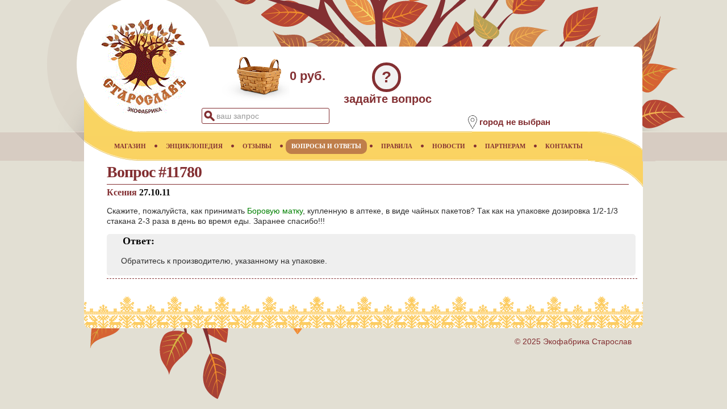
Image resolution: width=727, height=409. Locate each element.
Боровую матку (275, 210)
